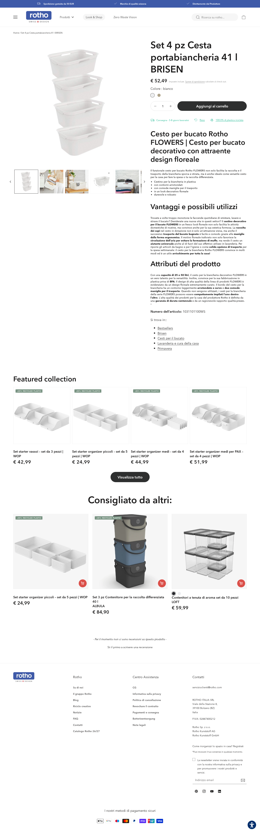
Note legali (139, 725)
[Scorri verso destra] (144, 182)
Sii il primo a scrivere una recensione (130, 647)
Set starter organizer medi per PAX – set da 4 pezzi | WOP (216, 453)
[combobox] (215, 17)
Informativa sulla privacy (147, 694)
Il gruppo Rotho (82, 694)
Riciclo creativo (82, 706)
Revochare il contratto (145, 706)
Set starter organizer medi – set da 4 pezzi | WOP (157, 453)
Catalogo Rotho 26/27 (86, 731)
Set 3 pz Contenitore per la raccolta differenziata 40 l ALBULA (128, 601)
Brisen (162, 333)
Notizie (77, 712)
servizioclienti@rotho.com (207, 687)
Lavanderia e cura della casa (178, 343)
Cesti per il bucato (171, 338)
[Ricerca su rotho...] (198, 17)
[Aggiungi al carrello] (83, 583)
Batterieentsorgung (144, 718)
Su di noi (78, 687)
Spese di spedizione (195, 81)
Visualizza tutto (130, 477)
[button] (19, 17)
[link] (244, 17)
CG (134, 687)
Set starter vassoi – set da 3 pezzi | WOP (38, 453)
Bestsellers (165, 328)
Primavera (165, 348)
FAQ (75, 718)
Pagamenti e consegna (146, 712)
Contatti (78, 725)
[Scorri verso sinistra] (10, 182)
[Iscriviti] (243, 780)
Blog (76, 700)
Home (16, 32)
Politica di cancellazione (147, 700)
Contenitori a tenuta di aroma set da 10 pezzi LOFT (205, 599)
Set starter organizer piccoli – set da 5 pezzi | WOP (100, 453)
